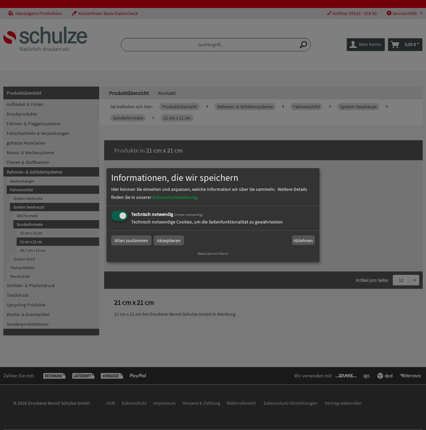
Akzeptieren (169, 240)
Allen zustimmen (131, 240)
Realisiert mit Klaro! (213, 253)
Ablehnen (303, 240)
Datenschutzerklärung (174, 197)
